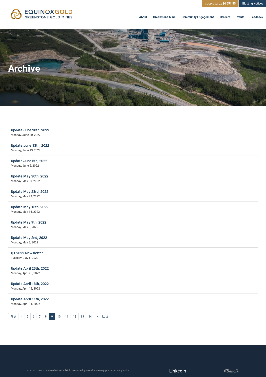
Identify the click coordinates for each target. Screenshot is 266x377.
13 (82, 316)
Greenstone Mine (164, 17)
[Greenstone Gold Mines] (41, 14)
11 (66, 316)
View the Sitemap (95, 370)
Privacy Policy (122, 370)
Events (240, 17)
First (13, 316)
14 (90, 316)
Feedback (256, 17)
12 (74, 316)
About (143, 17)
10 (59, 316)
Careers (225, 17)
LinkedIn (176, 371)
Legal (109, 370)
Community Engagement (198, 17)
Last (105, 316)
